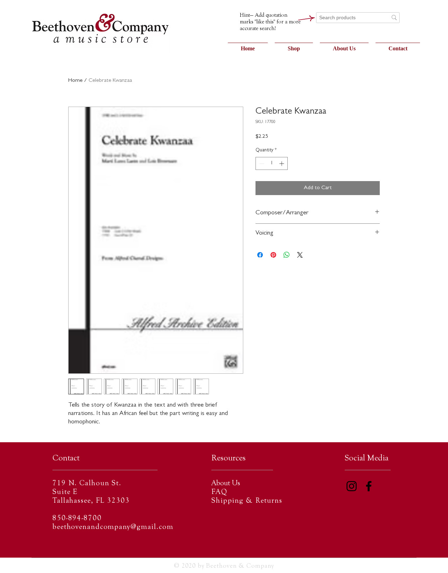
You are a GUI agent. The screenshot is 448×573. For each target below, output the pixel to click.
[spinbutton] (271, 163)
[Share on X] (300, 255)
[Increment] (282, 163)
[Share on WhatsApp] (286, 255)
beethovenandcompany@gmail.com (113, 527)
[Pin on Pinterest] (273, 255)
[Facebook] (369, 486)
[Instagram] (351, 486)
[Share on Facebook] (260, 255)
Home (75, 81)
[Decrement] (261, 163)
